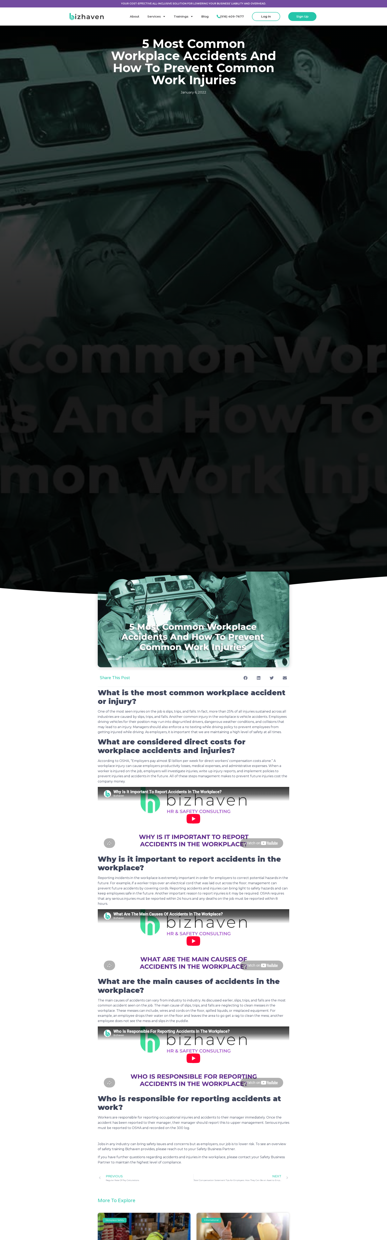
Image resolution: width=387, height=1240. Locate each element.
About (134, 16)
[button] (245, 678)
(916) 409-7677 (232, 16)
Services (154, 16)
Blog (205, 16)
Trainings (181, 16)
